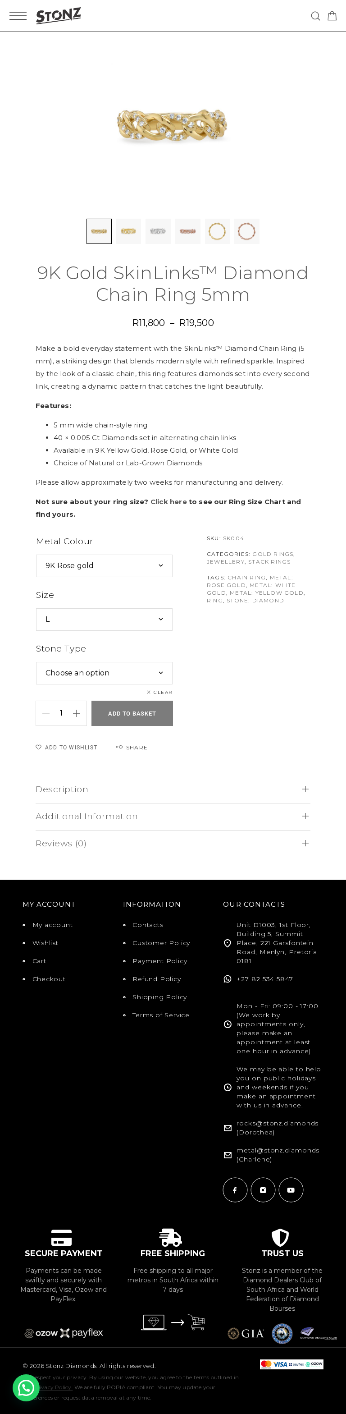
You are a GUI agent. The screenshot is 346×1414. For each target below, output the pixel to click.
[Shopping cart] (332, 17)
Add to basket (132, 713)
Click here (168, 501)
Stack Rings (269, 561)
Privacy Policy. (53, 1387)
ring (215, 600)
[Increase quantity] (79, 713)
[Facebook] (235, 1190)
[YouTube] (291, 1190)
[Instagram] (263, 1190)
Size (45, 595)
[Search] (315, 16)
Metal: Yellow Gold (267, 592)
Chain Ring (247, 577)
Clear (163, 692)
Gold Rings (272, 554)
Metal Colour (65, 541)
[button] (26, 1387)
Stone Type (61, 648)
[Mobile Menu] (18, 15)
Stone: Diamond (255, 600)
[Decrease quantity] (43, 713)
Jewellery (226, 561)
